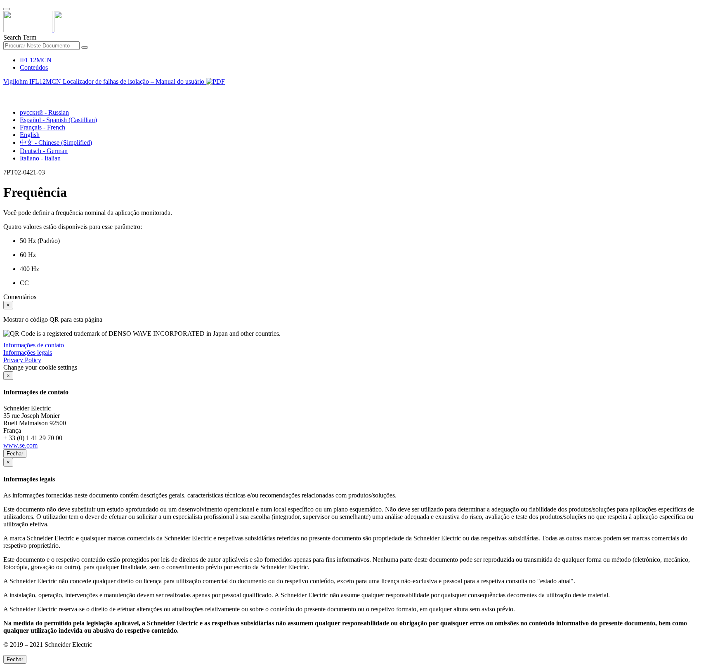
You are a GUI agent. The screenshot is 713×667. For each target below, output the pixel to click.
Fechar (15, 453)
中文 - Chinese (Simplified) (56, 142)
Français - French (42, 127)
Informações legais (27, 352)
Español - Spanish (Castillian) (58, 119)
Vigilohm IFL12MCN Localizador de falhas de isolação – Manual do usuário (104, 81)
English (30, 134)
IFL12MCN (36, 60)
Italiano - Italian (40, 158)
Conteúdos (34, 67)
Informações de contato (33, 345)
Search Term (19, 37)
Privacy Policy (22, 359)
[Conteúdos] (6, 90)
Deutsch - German (44, 150)
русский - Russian (44, 112)
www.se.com (20, 445)
